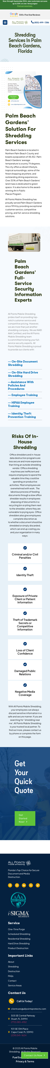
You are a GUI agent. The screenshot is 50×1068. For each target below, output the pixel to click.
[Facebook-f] (10, 885)
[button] (25, 818)
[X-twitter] (31, 885)
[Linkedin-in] (24, 885)
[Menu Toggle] (5, 22)
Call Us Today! (25, 1001)
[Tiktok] (38, 885)
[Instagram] (17, 885)
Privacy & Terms (25, 1061)
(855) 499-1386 (41, 22)
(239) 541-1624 (18, 1035)
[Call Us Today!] (11, 1001)
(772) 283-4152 (19, 1022)
